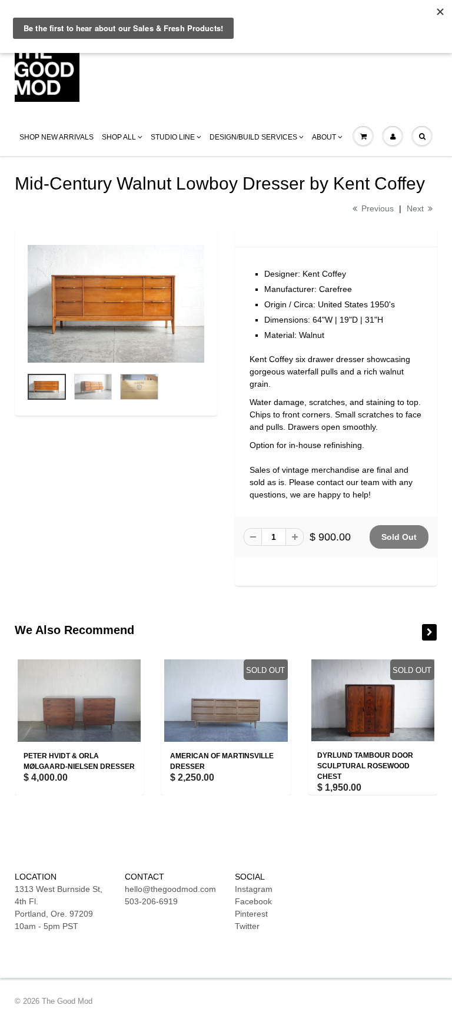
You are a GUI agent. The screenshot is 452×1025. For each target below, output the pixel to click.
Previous (376, 208)
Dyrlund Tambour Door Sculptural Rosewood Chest (365, 766)
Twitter (247, 926)
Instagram (253, 889)
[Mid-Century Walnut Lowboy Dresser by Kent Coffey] (116, 304)
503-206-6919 (151, 901)
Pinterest (251, 913)
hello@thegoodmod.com (170, 889)
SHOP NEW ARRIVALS (56, 137)
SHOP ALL (119, 137)
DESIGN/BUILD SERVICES (253, 137)
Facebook (253, 901)
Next (416, 208)
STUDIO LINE (173, 137)
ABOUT (324, 137)
